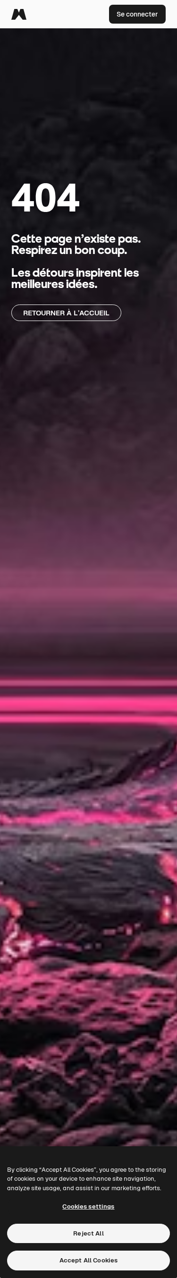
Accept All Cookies (88, 1260)
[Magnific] (18, 14)
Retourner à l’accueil (66, 312)
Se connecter (137, 14)
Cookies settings (88, 1206)
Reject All (88, 1233)
